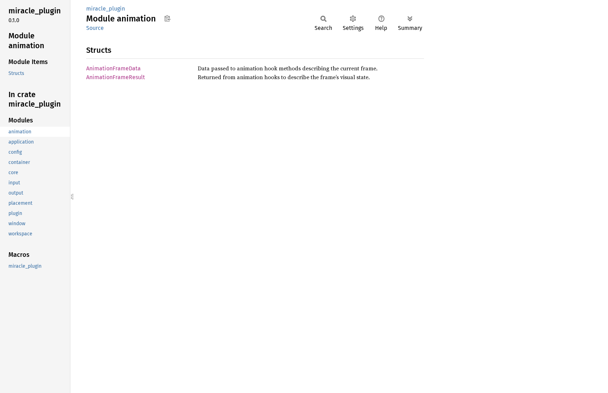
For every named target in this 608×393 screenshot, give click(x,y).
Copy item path (167, 18)
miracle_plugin (105, 8)
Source (95, 28)
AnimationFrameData (113, 68)
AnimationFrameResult (115, 77)
